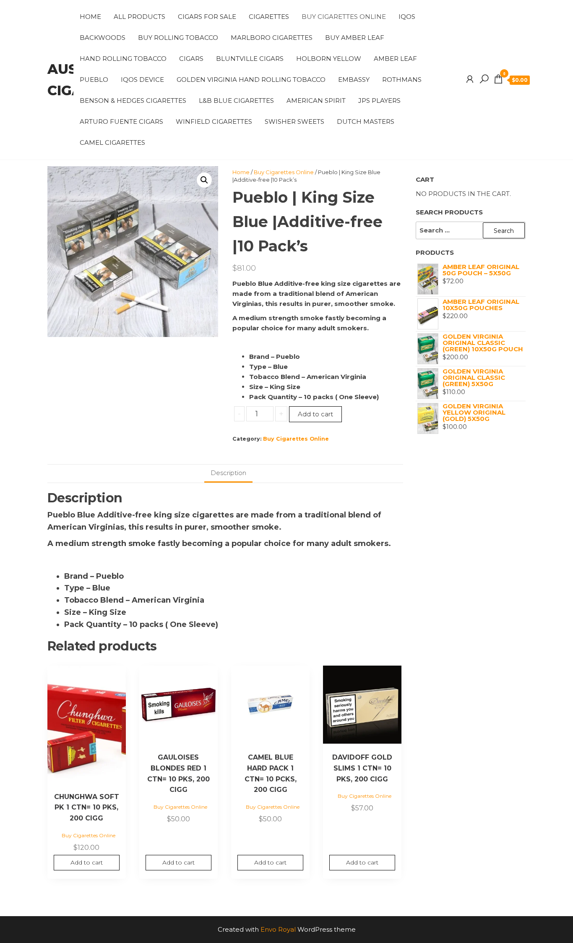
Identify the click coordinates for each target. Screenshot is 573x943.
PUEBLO (94, 80)
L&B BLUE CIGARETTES (236, 100)
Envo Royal (278, 929)
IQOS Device (142, 80)
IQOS (406, 17)
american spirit (316, 100)
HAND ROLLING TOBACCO (123, 59)
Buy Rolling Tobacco (178, 38)
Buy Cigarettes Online (344, 17)
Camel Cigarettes (112, 142)
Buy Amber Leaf (354, 38)
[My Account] (469, 79)
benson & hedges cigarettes (133, 100)
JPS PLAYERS (379, 100)
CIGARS (191, 59)
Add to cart (315, 414)
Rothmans (402, 80)
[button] (204, 180)
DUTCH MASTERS (365, 121)
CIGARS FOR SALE (207, 17)
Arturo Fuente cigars (121, 121)
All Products (139, 17)
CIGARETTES (269, 17)
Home (90, 17)
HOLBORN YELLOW (328, 59)
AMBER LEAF (395, 59)
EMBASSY (354, 80)
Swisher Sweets (294, 121)
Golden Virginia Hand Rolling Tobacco (251, 80)
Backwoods (102, 38)
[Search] (484, 79)
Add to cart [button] (86, 862)
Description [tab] (228, 473)
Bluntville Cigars (250, 59)
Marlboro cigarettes (272, 38)
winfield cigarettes (214, 121)
